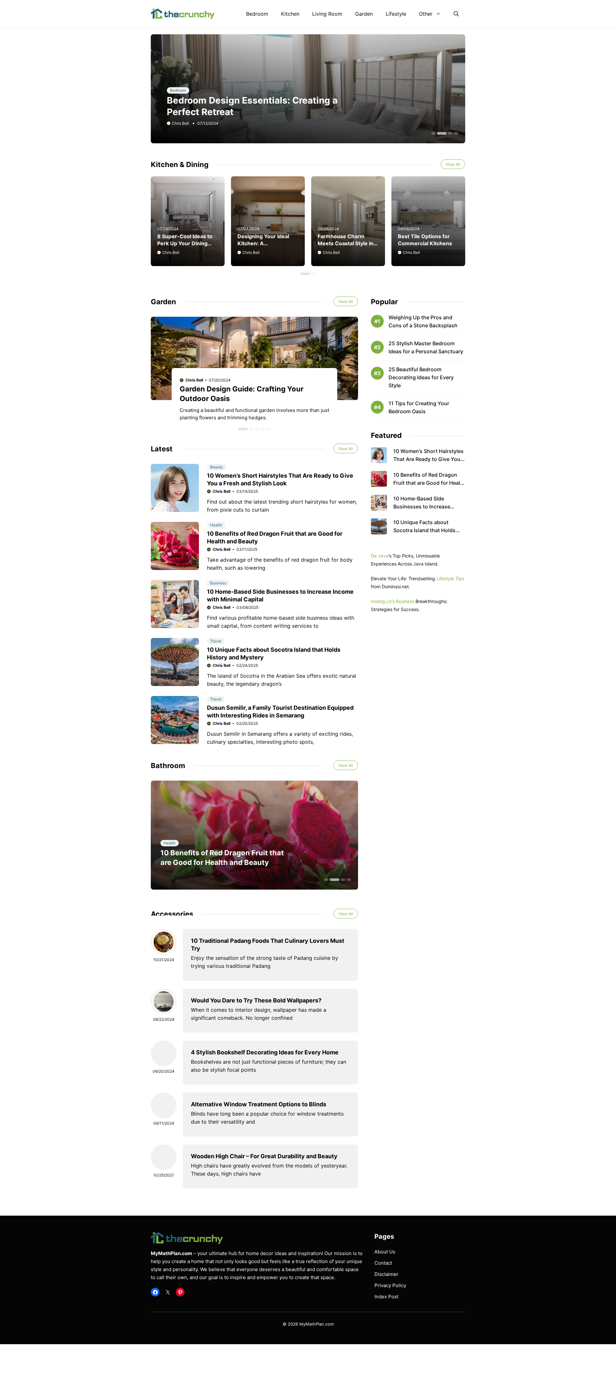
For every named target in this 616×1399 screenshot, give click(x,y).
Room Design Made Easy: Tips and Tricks (257, 111)
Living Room (327, 14)
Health (216, 525)
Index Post (386, 1297)
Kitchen (290, 14)
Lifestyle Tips (450, 578)
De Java (379, 555)
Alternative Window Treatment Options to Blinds (258, 1104)
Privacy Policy (390, 1285)
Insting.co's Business (392, 601)
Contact (383, 1263)
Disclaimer (386, 1274)
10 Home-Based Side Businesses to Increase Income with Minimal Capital (427, 506)
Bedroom (257, 14)
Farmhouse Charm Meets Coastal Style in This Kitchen (345, 243)
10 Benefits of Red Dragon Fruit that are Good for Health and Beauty (429, 483)
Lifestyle (396, 14)
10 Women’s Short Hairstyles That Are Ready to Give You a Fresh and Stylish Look (429, 459)
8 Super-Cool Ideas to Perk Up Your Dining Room (184, 243)
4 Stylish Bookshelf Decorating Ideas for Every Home (264, 1052)
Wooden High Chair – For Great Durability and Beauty (264, 1156)
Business (218, 583)
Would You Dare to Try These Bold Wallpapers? (256, 1000)
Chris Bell (180, 123)
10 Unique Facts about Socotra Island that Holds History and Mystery (424, 530)
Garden (364, 14)
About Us (384, 1252)
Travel (215, 641)
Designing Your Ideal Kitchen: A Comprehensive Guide (265, 243)
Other (425, 14)
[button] (456, 14)
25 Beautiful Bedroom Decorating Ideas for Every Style (421, 377)
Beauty (216, 467)
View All (453, 164)
